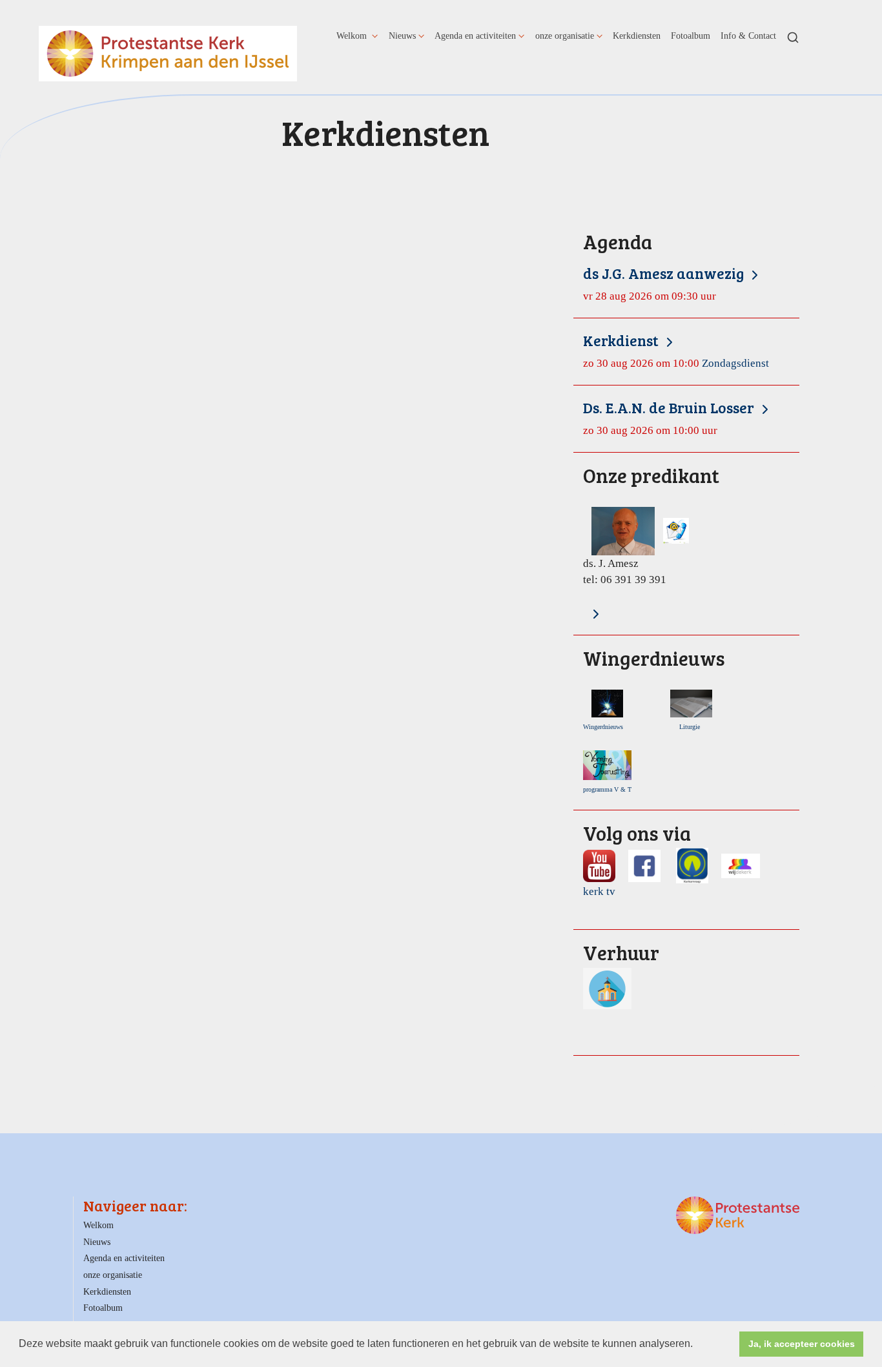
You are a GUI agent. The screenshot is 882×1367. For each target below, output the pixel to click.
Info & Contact (748, 35)
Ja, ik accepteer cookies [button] (801, 1344)
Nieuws (402, 35)
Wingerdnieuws (606, 726)
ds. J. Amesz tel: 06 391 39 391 (651, 526)
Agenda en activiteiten (475, 35)
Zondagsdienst (676, 350)
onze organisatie (564, 35)
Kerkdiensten (637, 35)
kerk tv (599, 891)
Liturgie (691, 726)
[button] (697, 1345)
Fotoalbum (690, 35)
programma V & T (607, 789)
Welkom (352, 35)
